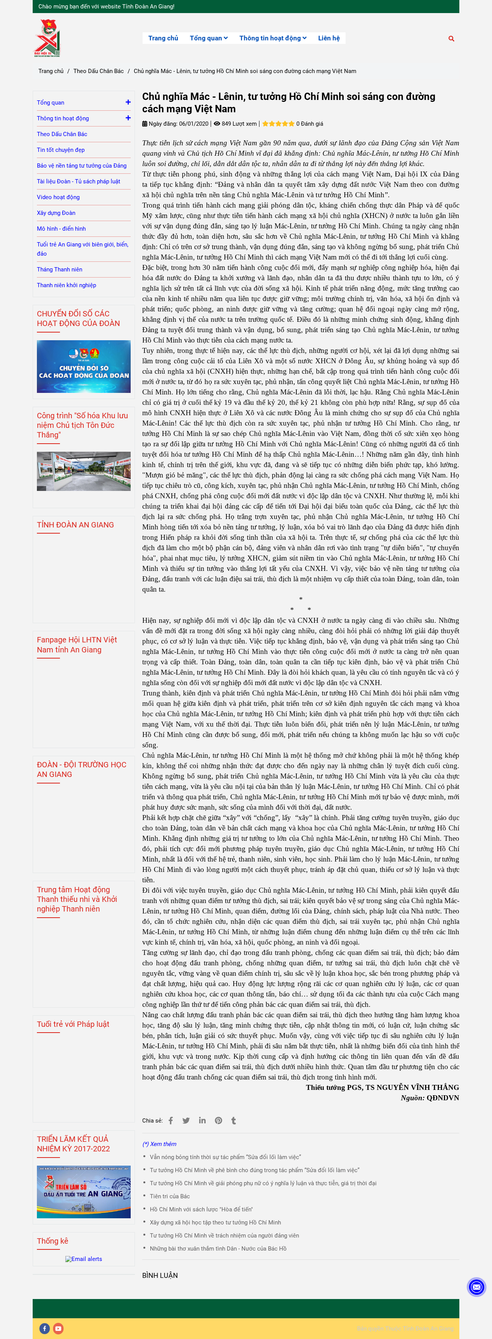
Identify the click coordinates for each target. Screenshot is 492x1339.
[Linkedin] (202, 1120)
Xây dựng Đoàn (56, 213)
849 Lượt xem (238, 123)
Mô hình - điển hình (61, 228)
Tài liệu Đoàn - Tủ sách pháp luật (78, 181)
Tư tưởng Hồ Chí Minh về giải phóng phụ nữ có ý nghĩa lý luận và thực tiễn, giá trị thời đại (263, 1183)
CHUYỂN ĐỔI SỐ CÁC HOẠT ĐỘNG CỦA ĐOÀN (78, 318)
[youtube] (58, 1328)
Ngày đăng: (162, 123)
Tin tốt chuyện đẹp (61, 149)
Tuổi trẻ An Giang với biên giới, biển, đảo (82, 249)
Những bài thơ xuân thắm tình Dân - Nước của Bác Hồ (218, 1248)
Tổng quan (207, 38)
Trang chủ (163, 38)
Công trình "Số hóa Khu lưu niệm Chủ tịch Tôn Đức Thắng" (82, 425)
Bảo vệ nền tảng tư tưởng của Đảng (81, 165)
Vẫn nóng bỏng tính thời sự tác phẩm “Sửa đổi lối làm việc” (225, 1157)
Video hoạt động (58, 197)
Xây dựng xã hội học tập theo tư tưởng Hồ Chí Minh (215, 1222)
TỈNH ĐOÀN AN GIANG (75, 524)
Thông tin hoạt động (271, 38)
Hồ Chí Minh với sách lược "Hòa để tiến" (201, 1209)
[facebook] (44, 1328)
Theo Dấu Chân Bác (98, 71)
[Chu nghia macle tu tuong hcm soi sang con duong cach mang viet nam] (171, 1120)
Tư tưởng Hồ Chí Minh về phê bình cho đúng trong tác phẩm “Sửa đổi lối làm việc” (254, 1170)
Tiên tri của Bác (170, 1196)
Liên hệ (329, 38)
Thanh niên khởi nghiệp (66, 285)
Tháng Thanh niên (59, 269)
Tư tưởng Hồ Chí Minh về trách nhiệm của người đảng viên (224, 1235)
